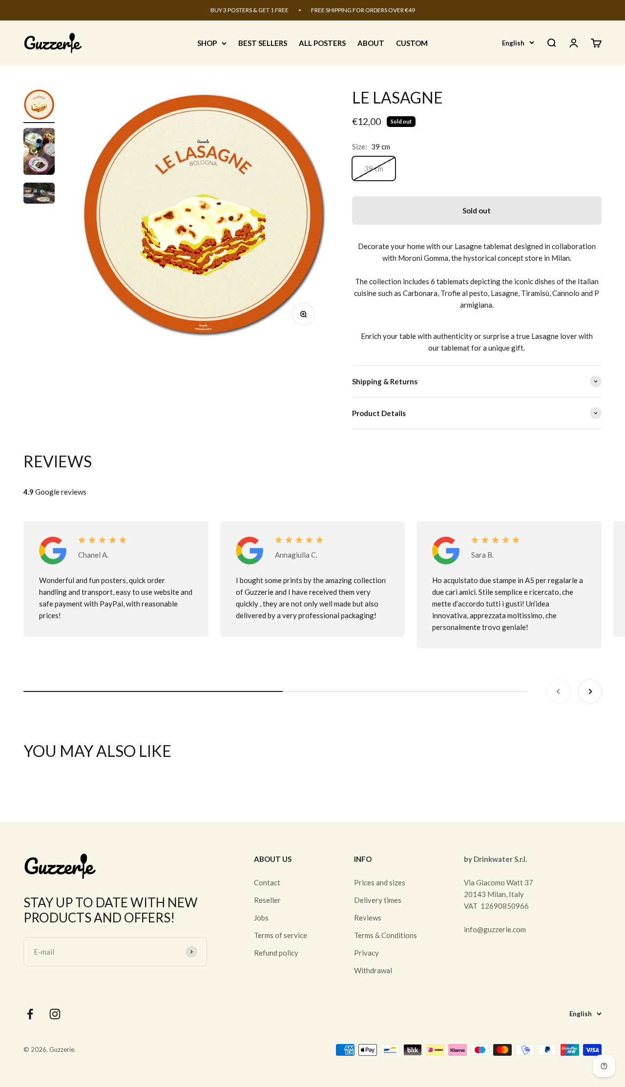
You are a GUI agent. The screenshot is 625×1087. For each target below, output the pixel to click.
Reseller (267, 900)
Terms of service (280, 935)
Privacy (366, 952)
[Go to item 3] (39, 195)
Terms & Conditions (385, 935)
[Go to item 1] (39, 106)
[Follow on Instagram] (55, 1014)
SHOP (207, 43)
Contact (267, 882)
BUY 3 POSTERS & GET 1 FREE (249, 10)
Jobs (261, 917)
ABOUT (370, 43)
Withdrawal (373, 970)
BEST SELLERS (262, 43)
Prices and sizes (379, 882)
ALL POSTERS (322, 43)
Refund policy (276, 952)
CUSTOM (412, 43)
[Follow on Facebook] (30, 1014)
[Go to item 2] (39, 153)
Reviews (367, 917)
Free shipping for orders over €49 (363, 10)
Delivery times (377, 900)
